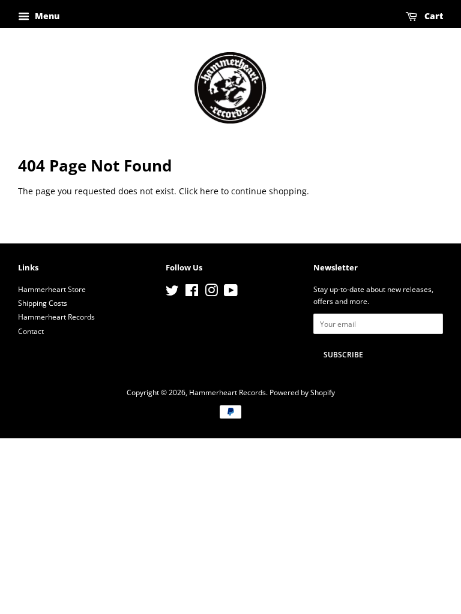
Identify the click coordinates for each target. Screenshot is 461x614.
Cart (432, 16)
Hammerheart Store (52, 289)
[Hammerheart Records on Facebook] (192, 292)
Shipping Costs (42, 303)
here (209, 191)
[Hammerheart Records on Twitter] (172, 292)
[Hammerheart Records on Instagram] (211, 292)
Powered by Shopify (302, 392)
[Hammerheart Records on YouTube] (231, 292)
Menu (45, 16)
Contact (31, 331)
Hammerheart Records (56, 316)
